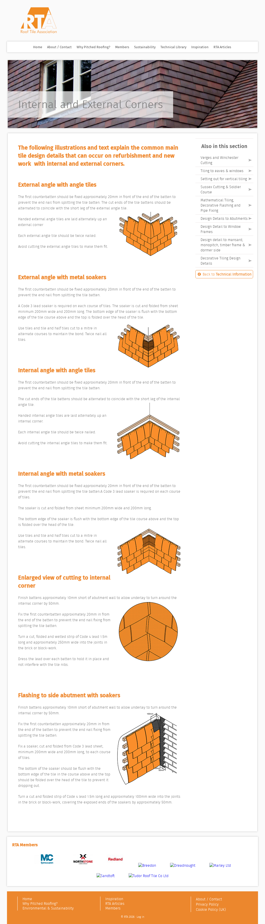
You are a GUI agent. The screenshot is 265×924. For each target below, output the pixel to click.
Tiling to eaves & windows (222, 170)
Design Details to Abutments (224, 218)
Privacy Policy (207, 904)
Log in (140, 917)
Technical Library (173, 47)
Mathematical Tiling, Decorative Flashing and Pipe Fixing (220, 205)
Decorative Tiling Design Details (220, 261)
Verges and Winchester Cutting (219, 160)
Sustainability (145, 47)
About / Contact (59, 47)
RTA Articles (222, 47)
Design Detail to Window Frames (221, 229)
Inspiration (200, 47)
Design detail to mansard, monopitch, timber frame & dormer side (223, 245)
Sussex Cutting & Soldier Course (221, 189)
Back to (227, 274)
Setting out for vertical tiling (224, 178)
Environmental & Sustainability (48, 908)
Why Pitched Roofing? (93, 47)
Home (37, 47)
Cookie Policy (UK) (211, 909)
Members (122, 47)
